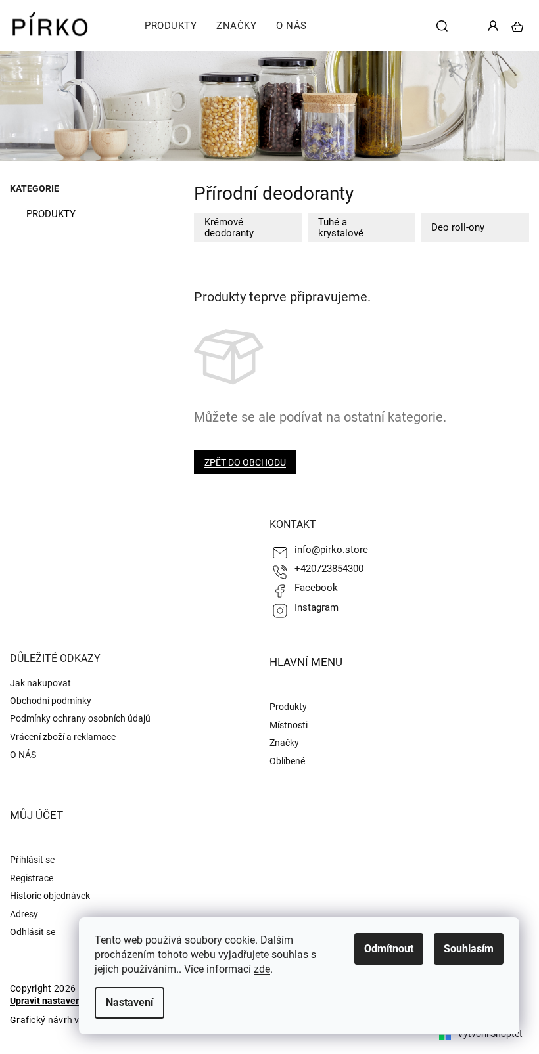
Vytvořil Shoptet (490, 1034)
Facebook (316, 588)
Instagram (316, 607)
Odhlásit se (32, 932)
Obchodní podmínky (50, 700)
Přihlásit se (32, 859)
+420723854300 (328, 569)
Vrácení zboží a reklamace (63, 737)
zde (262, 969)
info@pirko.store (331, 550)
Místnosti (289, 725)
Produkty (288, 706)
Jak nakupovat (40, 683)
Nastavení (129, 1002)
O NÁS (23, 754)
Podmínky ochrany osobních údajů (80, 718)
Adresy (24, 914)
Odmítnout (388, 948)
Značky (284, 742)
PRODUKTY (51, 214)
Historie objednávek (50, 895)
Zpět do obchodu (245, 462)
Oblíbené (287, 761)
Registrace (31, 878)
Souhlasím (469, 948)
